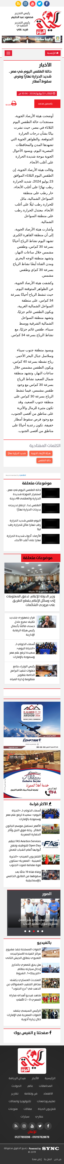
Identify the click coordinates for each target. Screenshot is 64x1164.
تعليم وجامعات (46, 1101)
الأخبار (35, 1078)
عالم (30, 1086)
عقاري (39, 1116)
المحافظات (45, 1086)
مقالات (28, 1109)
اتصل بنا (47, 1159)
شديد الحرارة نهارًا (17, 453)
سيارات (25, 1116)
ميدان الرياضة (17, 1078)
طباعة (8, 104)
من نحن (57, 1159)
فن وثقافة (31, 1093)
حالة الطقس (44, 460)
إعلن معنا (37, 1159)
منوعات (13, 1109)
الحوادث (17, 1086)
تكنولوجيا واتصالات (20, 1101)
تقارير (14, 1093)
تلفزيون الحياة (47, 1109)
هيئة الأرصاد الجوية (41, 453)
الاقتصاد (48, 1093)
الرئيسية (51, 53)
